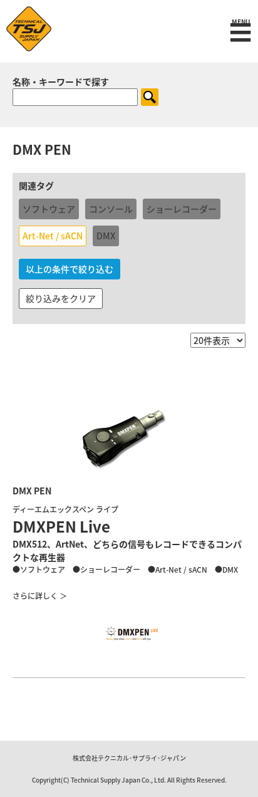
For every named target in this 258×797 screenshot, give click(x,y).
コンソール (111, 208)
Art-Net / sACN (53, 235)
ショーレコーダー (182, 208)
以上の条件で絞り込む (69, 269)
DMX (105, 235)
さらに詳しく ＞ (40, 595)
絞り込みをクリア (61, 298)
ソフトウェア (49, 208)
